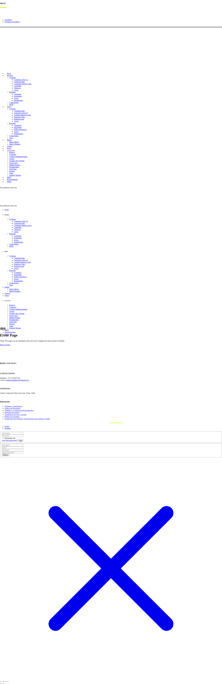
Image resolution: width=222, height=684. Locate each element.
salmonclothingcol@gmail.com (17, 380)
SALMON (8, 20)
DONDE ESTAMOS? (12, 22)
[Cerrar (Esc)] (8, 681)
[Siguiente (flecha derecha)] (3, 683)
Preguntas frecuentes (12, 412)
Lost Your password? (9, 440)
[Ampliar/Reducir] (1, 681)
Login (2, 26)
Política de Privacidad (12, 408)
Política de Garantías (12, 417)
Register (8, 428)
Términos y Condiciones (13, 406)
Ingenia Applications (116, 422)
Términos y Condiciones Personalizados (19, 410)
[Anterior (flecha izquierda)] (1, 683)
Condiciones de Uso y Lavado (15, 414)
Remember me (10, 438)
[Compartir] (5, 681)
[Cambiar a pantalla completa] (3, 681)
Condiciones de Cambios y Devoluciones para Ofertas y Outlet (27, 419)
